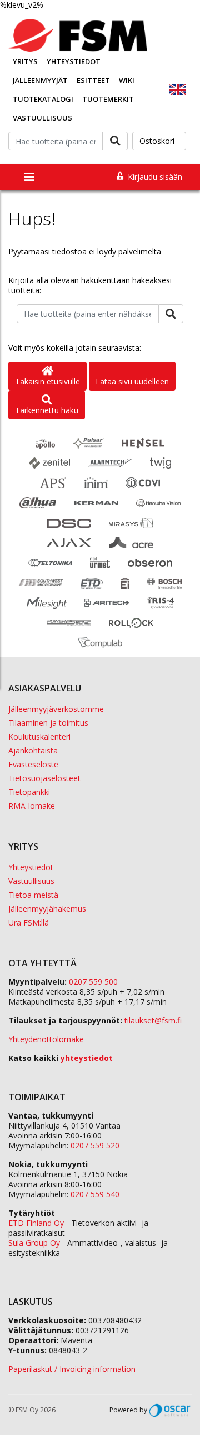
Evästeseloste (33, 764)
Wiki (126, 80)
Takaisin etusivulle (47, 381)
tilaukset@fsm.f (153, 1020)
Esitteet (93, 80)
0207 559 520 (95, 1145)
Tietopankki (29, 792)
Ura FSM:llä (28, 922)
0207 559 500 (93, 981)
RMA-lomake (31, 805)
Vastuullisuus (42, 118)
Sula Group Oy (34, 1243)
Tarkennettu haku (46, 410)
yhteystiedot (87, 1058)
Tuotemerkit (108, 99)
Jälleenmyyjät (40, 80)
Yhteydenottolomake (46, 1039)
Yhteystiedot (74, 61)
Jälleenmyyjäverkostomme (56, 709)
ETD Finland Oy (36, 1223)
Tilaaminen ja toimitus (48, 722)
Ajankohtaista (33, 750)
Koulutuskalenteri (39, 736)
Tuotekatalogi (43, 99)
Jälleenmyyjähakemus (47, 908)
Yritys (25, 61)
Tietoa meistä (33, 895)
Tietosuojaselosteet (44, 778)
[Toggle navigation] (29, 177)
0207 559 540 (95, 1194)
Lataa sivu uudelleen (132, 381)
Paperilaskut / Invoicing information (72, 1369)
